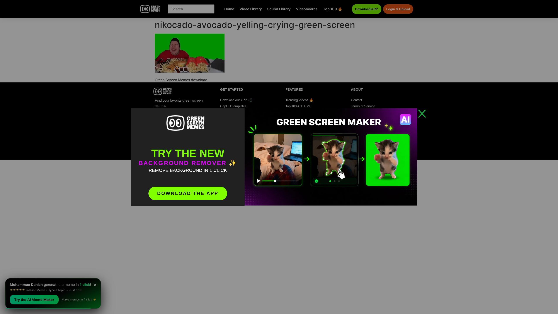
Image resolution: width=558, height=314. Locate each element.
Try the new (187, 153)
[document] (279, 157)
